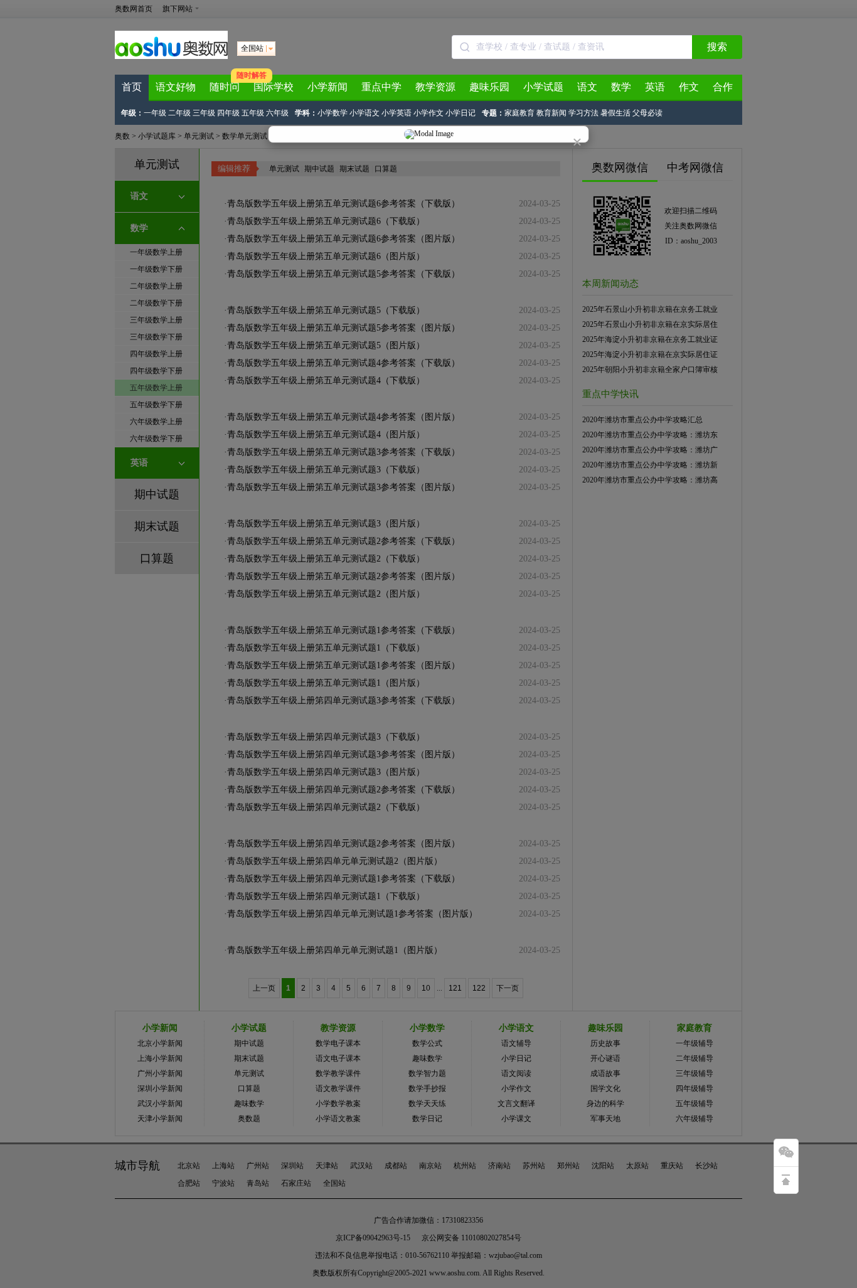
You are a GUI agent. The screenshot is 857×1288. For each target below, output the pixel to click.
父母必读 (647, 113)
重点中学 (381, 87)
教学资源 (435, 87)
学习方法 (583, 113)
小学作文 (428, 113)
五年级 (253, 113)
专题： (493, 113)
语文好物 (176, 87)
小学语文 (364, 113)
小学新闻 (327, 87)
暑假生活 (615, 113)
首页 (132, 87)
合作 (723, 87)
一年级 (155, 113)
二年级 (179, 113)
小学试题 (543, 87)
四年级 (228, 113)
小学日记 (460, 113)
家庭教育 (519, 113)
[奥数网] (171, 56)
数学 (621, 87)
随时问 (225, 87)
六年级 (277, 113)
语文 (587, 87)
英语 (655, 87)
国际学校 (273, 87)
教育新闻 (551, 113)
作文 (689, 87)
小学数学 (332, 113)
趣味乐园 (489, 87)
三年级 (204, 113)
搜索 (717, 46)
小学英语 (396, 113)
